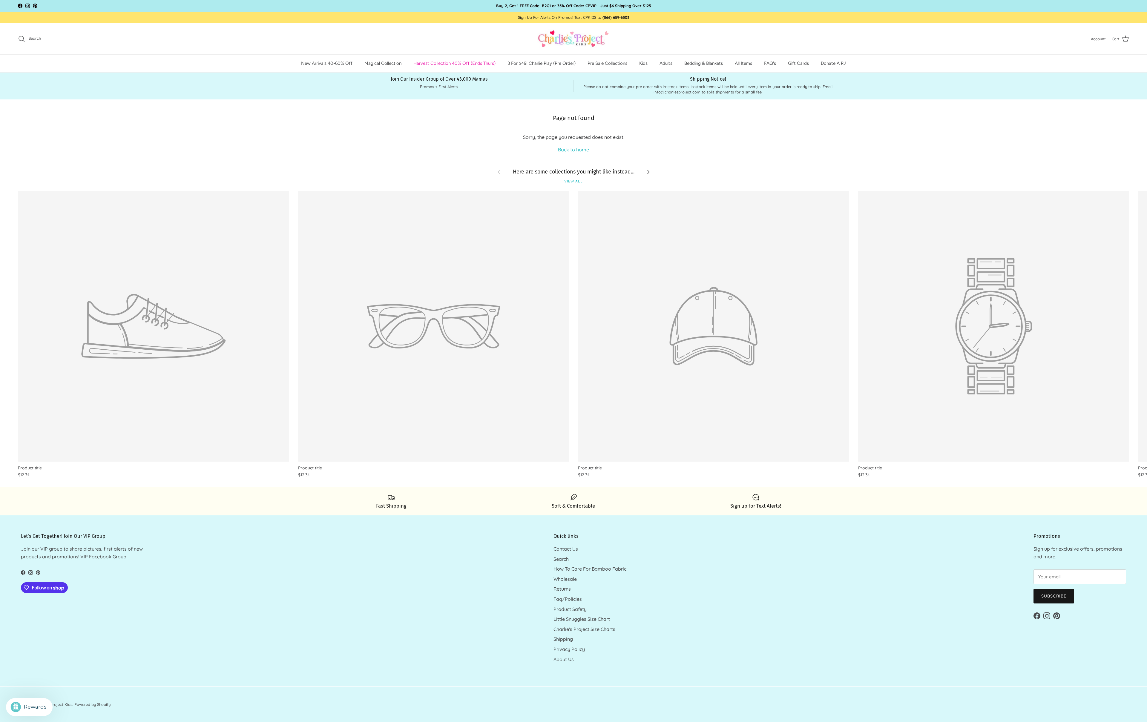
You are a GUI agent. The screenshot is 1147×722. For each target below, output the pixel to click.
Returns (562, 589)
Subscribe (1053, 596)
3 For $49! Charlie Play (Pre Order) (541, 63)
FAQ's (770, 63)
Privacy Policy (569, 649)
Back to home (573, 150)
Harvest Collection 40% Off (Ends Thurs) (454, 63)
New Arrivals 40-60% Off (326, 63)
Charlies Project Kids (53, 704)
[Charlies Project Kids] (573, 39)
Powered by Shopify (92, 704)
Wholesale (565, 579)
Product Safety (570, 609)
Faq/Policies (567, 599)
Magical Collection (382, 63)
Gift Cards (798, 63)
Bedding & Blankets (703, 63)
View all (573, 181)
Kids (643, 63)
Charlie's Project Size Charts (584, 629)
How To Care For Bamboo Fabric (589, 569)
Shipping (563, 639)
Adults (666, 63)
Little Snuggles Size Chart (581, 619)
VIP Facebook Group (103, 557)
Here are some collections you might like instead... (573, 171)
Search (561, 559)
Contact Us (565, 549)
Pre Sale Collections (607, 63)
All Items (743, 63)
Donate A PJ (833, 63)
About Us (563, 659)
